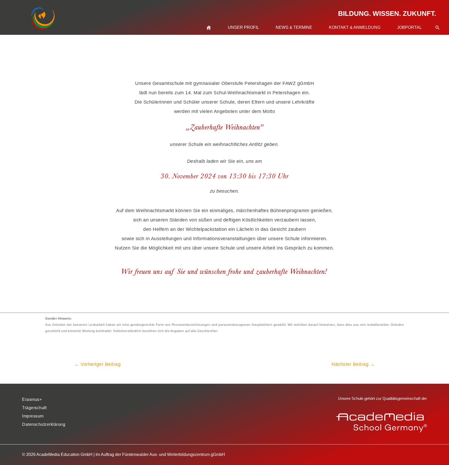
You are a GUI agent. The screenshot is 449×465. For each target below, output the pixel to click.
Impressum (33, 416)
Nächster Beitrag (353, 364)
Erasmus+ (32, 399)
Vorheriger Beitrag (97, 364)
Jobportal (409, 27)
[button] (437, 21)
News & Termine (294, 27)
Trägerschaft (34, 408)
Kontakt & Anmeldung (354, 27)
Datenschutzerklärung (43, 424)
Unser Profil (243, 27)
